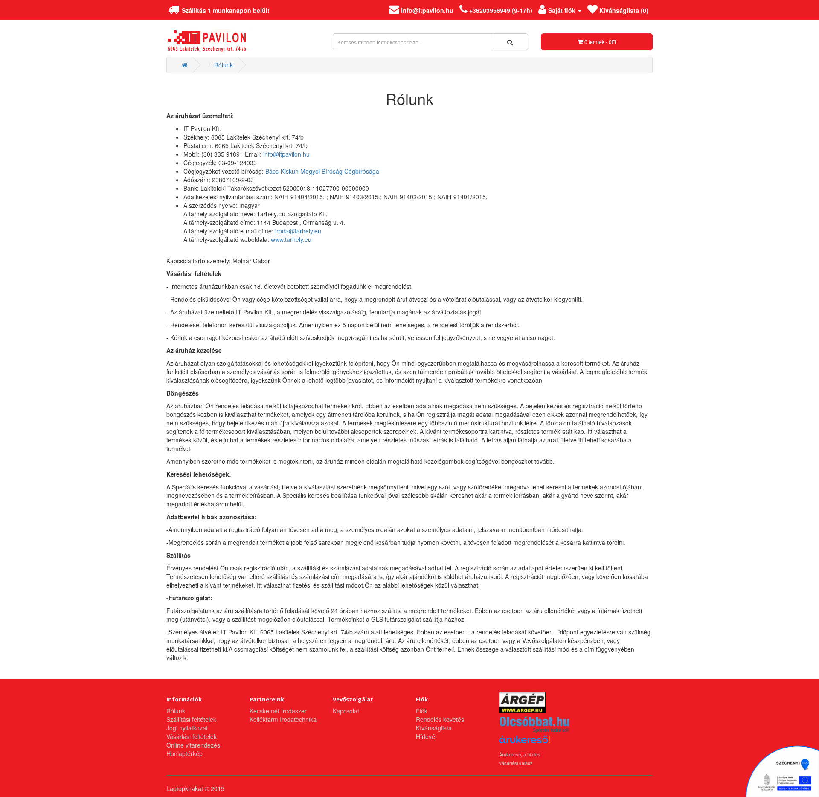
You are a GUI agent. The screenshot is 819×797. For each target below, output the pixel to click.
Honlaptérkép (184, 753)
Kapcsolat (346, 711)
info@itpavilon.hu (286, 154)
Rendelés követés (440, 719)
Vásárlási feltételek (191, 736)
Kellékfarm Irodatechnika (283, 719)
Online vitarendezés (193, 745)
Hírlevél (426, 736)
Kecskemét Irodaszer (278, 711)
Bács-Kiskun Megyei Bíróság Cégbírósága (322, 171)
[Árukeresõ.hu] (524, 743)
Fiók (421, 711)
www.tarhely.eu (291, 239)
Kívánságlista (434, 728)
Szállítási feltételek (191, 719)
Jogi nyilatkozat (187, 728)
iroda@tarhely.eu (298, 231)
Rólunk (223, 65)
